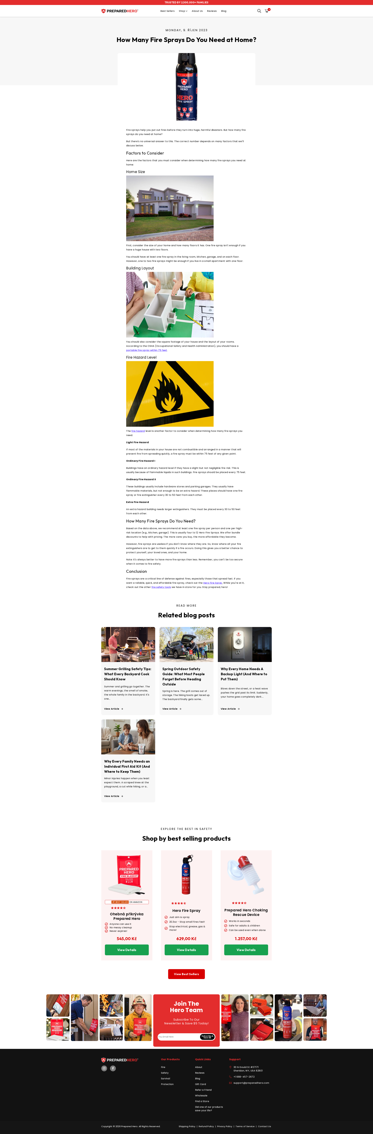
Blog (223, 11)
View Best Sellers (186, 974)
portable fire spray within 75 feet (146, 350)
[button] (258, 11)
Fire (163, 1067)
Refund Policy (206, 1126)
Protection (167, 1084)
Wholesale (201, 1095)
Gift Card (200, 1084)
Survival (165, 1078)
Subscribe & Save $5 (207, 1037)
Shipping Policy (187, 1126)
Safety (165, 1073)
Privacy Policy (224, 1126)
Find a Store (202, 1101)
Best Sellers (167, 11)
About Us (197, 11)
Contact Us (264, 1126)
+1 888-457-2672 (244, 1076)
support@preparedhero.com (251, 1083)
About (198, 1067)
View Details (126, 950)
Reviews (212, 11)
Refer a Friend (203, 1090)
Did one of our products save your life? (209, 1108)
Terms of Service (245, 1126)
